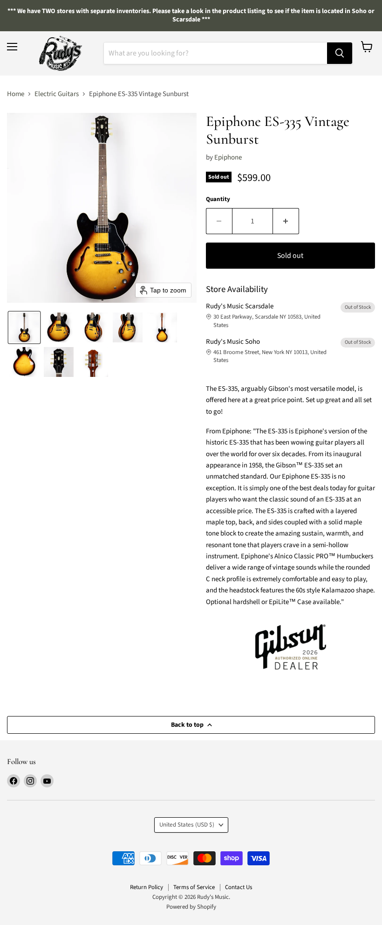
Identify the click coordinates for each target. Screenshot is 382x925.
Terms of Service (194, 887)
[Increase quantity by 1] (286, 221)
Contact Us (238, 887)
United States (186, 825)
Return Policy (146, 887)
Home (15, 94)
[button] (24, 327)
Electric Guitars (56, 94)
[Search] (339, 53)
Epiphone (228, 157)
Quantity (218, 199)
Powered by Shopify (191, 907)
